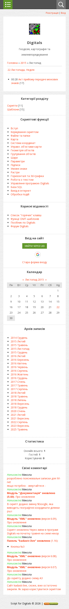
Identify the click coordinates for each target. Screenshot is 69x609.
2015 (23, 63)
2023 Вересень (20, 425)
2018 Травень (19, 396)
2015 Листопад (20, 348)
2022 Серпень (19, 422)
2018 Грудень (19, 407)
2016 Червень (19, 367)
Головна (12, 63)
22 (57, 307)
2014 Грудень (19, 337)
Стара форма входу (34, 262)
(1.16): (32, 540)
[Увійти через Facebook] (31, 254)
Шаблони (13, 109)
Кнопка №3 (17, 546)
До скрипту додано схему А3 (25, 578)
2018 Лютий (18, 392)
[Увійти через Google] (38, 254)
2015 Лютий (18, 341)
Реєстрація (52, 12)
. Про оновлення (31, 494)
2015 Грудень (19, 352)
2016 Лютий (18, 356)
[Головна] (34, 34)
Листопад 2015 (34, 279)
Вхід (63, 12)
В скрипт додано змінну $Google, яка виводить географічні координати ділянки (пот (33, 507)
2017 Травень (19, 385)
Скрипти (12, 105)
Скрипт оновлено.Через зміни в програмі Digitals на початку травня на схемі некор (33, 531)
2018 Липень (18, 400)
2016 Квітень (19, 363)
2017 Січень (18, 381)
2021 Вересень (20, 418)
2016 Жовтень (19, 374)
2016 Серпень (19, 370)
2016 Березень (20, 359)
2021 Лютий (18, 414)
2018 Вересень (20, 403)
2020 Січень (18, 411)
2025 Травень (19, 429)
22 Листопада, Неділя (21, 70)
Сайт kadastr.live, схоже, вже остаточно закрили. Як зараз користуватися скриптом (34, 587)
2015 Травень (19, 345)
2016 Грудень (19, 378)
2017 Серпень (19, 389)
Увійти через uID (34, 246)
